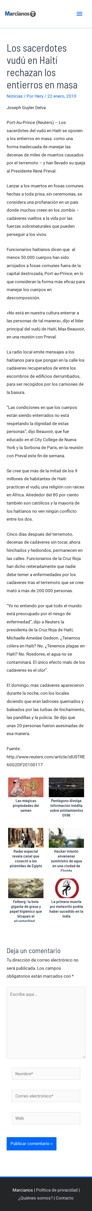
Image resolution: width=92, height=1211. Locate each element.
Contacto (65, 1198)
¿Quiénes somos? (35, 1198)
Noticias (15, 96)
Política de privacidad (57, 1190)
